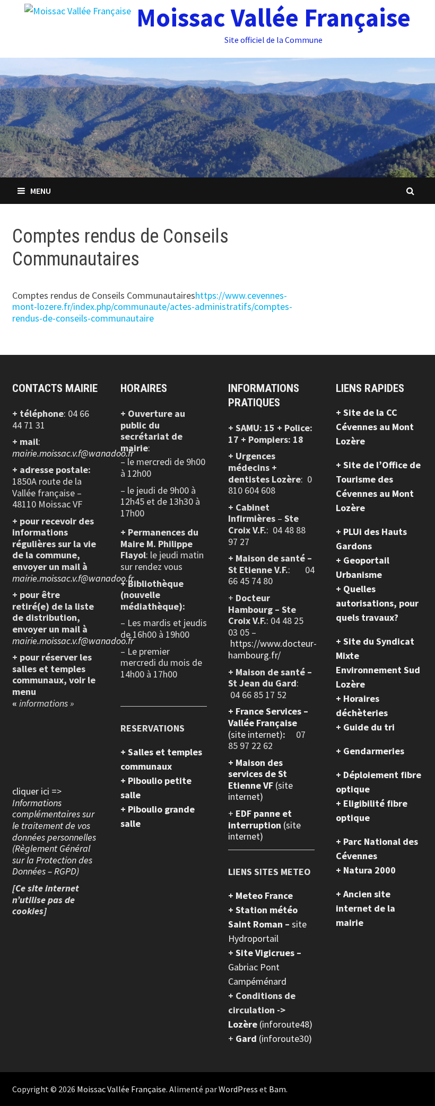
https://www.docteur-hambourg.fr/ (272, 649)
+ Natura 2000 (366, 870)
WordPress (238, 1089)
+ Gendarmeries (370, 751)
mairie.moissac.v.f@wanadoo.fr (73, 453)
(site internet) (255, 734)
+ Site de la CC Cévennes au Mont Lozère (375, 426)
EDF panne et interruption (260, 819)
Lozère (243, 1024)
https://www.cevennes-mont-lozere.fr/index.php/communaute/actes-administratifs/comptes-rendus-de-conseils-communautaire (152, 306)
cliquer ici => (54, 831)
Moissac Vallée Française (273, 17)
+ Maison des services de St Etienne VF (257, 773)
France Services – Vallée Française (268, 717)
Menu (40, 190)
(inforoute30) (274, 1038)
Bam (277, 1089)
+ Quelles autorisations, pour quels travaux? (377, 603)
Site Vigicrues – (268, 953)
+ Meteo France (260, 895)
